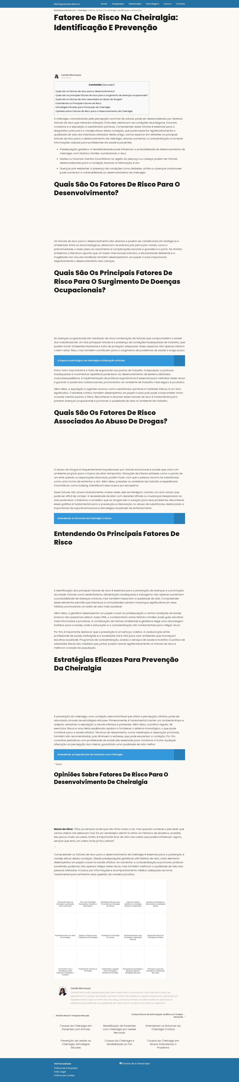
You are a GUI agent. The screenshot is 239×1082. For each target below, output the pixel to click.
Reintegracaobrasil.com (67, 4)
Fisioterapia (135, 3)
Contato (180, 3)
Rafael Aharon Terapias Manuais (72, 1015)
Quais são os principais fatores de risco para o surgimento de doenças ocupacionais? (101, 95)
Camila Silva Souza (71, 75)
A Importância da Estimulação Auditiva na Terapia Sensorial (157, 1015)
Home (104, 3)
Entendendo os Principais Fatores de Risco (78, 103)
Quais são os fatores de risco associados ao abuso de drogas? (88, 99)
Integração (118, 3)
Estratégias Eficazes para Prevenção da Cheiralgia (82, 107)
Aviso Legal (60, 1071)
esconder (108, 84)
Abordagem (152, 3)
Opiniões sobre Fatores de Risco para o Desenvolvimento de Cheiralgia (94, 111)
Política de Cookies (64, 1075)
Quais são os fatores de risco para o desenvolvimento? (85, 91)
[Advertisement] (119, 53)
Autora (167, 3)
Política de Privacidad (65, 1068)
